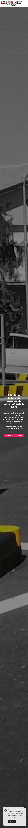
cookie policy (14, 817)
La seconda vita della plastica (14, 435)
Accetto (11, 821)
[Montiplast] (12, 3)
